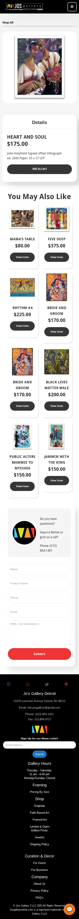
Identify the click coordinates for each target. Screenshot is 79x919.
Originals (39, 805)
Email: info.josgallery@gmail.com (39, 707)
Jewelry (39, 837)
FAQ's (40, 897)
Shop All (7, 22)
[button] (72, 6)
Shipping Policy (39, 844)
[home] (25, 6)
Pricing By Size (39, 791)
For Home (39, 863)
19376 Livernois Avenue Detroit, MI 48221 (39, 701)
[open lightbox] (39, 67)
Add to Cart (39, 168)
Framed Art (40, 819)
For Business (39, 869)
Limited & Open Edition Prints (39, 828)
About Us (39, 883)
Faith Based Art (39, 812)
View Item (22, 257)
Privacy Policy (39, 890)
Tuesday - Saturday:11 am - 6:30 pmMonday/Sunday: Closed (39, 774)
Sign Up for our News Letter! (39, 738)
